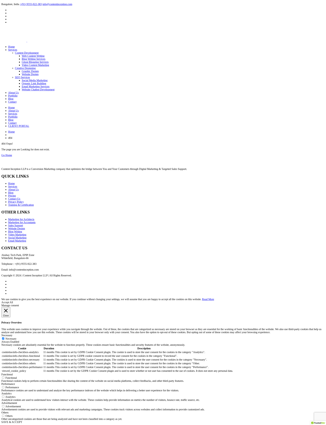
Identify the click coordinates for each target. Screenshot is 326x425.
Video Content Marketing (35, 65)
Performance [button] (8, 383)
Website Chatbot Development (38, 89)
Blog (10, 98)
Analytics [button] (6, 393)
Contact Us (14, 198)
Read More (208, 299)
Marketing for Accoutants (21, 222)
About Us (13, 92)
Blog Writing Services (33, 58)
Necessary (10, 338)
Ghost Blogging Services (35, 62)
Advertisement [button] (9, 403)
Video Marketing (17, 234)
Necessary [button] (6, 335)
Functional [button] (7, 374)
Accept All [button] (7, 302)
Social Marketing (17, 237)
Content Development (27, 52)
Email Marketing (17, 240)
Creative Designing (25, 68)
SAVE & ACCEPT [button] (11, 422)
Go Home (6, 155)
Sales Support (15, 225)
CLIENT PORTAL (18, 125)
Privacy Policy (16, 201)
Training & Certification (21, 204)
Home (11, 46)
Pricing (12, 195)
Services (12, 49)
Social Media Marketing (35, 80)
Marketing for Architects (21, 219)
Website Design (30, 74)
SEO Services (22, 77)
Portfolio (12, 95)
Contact (12, 101)
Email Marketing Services (35, 86)
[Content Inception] (13, 32)
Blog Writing (15, 231)
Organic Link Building (34, 83)
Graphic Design (30, 71)
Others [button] (4, 412)
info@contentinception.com (57, 4)
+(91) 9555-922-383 (31, 4)
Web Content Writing (33, 55)
